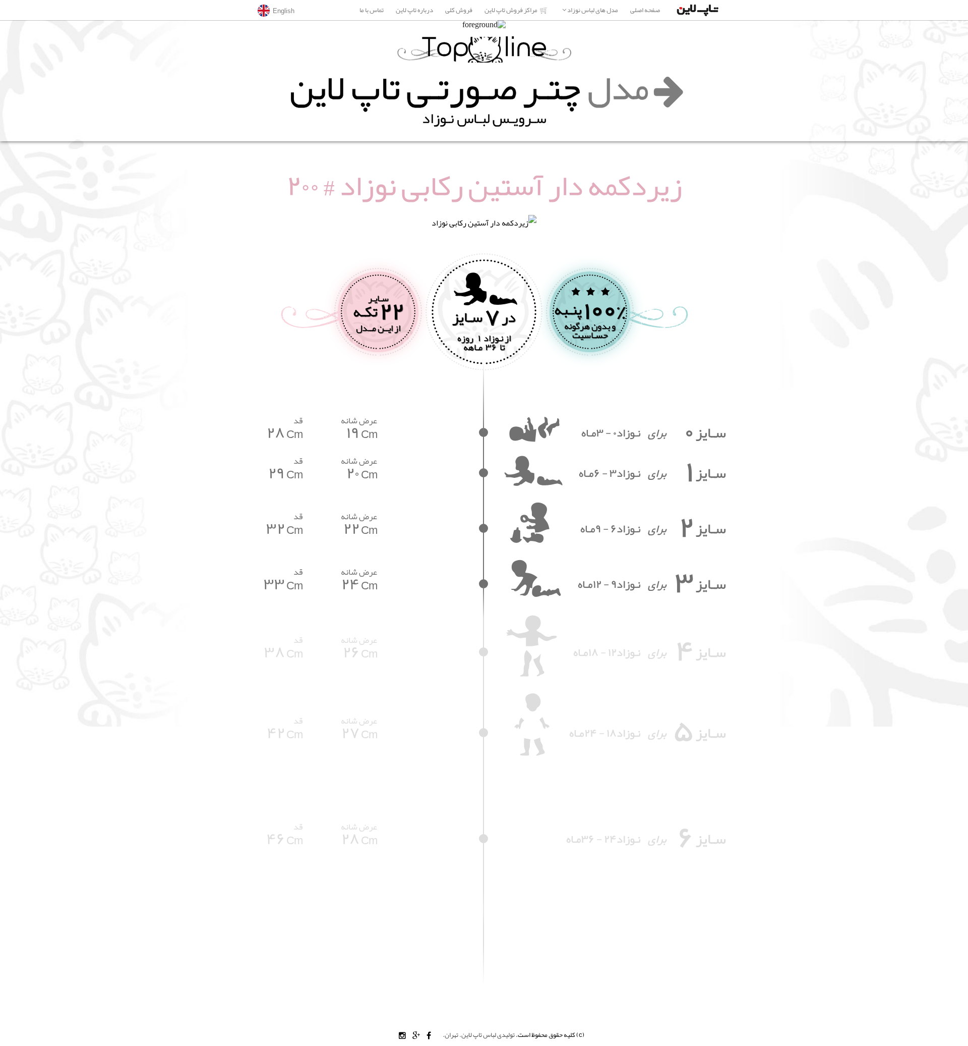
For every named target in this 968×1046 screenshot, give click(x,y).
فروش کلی (458, 10)
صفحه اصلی (645, 10)
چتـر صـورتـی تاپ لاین (469, 87)
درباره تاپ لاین (414, 10)
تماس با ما (371, 10)
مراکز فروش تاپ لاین (511, 10)
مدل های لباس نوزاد (590, 10)
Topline (484, 50)
